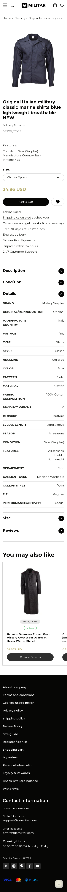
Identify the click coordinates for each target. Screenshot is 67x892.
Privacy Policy (13, 710)
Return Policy (13, 726)
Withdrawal (11, 788)
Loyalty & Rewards (16, 773)
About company (14, 687)
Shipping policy (14, 718)
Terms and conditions (18, 695)
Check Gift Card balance (20, 781)
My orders (10, 757)
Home (7, 17)
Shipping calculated (17, 217)
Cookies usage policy (18, 702)
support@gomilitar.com (20, 820)
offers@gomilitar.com (18, 833)
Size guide (10, 734)
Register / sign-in (15, 742)
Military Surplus (14, 125)
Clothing (20, 17)
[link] (30, 622)
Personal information (18, 765)
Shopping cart (13, 749)
